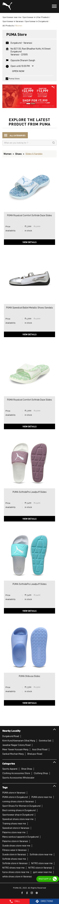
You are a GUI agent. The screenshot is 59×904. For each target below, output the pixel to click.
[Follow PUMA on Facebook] (22, 893)
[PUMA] (7, 6)
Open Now (18, 71)
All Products (8, 25)
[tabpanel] (29, 94)
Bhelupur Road (34, 754)
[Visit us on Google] (27, 893)
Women (7, 154)
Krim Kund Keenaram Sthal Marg (18, 740)
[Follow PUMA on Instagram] (32, 893)
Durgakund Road (10, 736)
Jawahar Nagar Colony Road (16, 745)
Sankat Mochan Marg (13, 754)
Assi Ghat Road (39, 749)
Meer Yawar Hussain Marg (15, 749)
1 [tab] (27, 104)
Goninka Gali (45, 740)
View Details (29, 242)
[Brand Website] (37, 893)
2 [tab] (32, 104)
